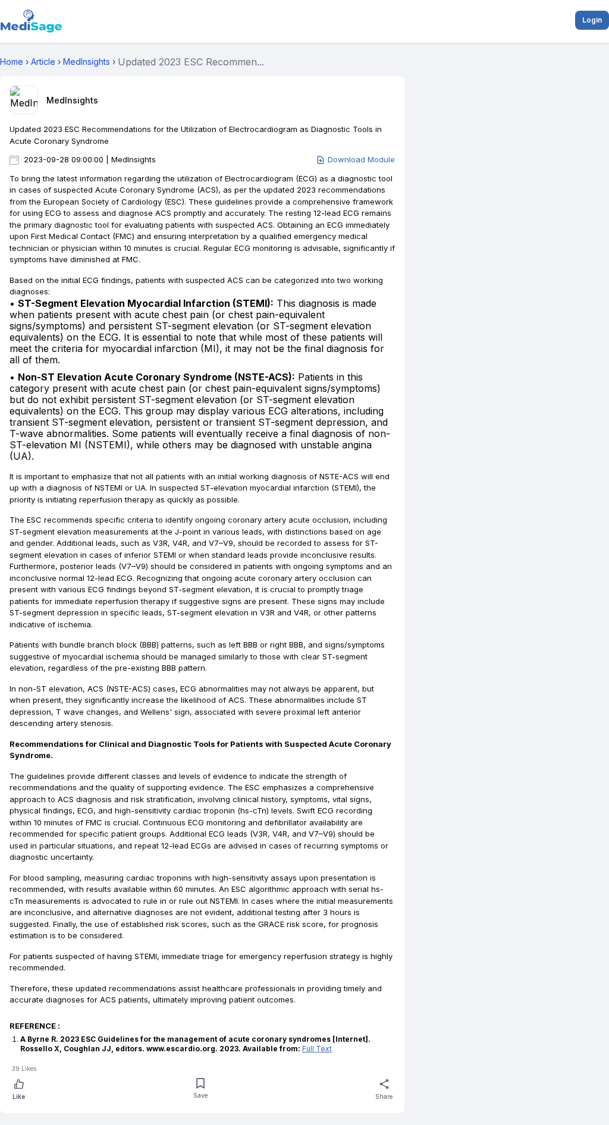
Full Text (317, 1048)
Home (11, 61)
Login (592, 19)
